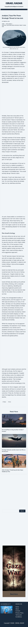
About (17, 609)
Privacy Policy (19, 613)
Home (17, 607)
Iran (9, 401)
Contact (17, 611)
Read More (14, 594)
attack (20, 56)
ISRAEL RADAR (14, 3)
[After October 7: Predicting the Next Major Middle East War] (14, 461)
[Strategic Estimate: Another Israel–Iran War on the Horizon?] (14, 441)
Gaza (4, 401)
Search (22, 511)
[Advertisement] (14, 99)
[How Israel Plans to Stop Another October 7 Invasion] (14, 420)
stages (15, 72)
